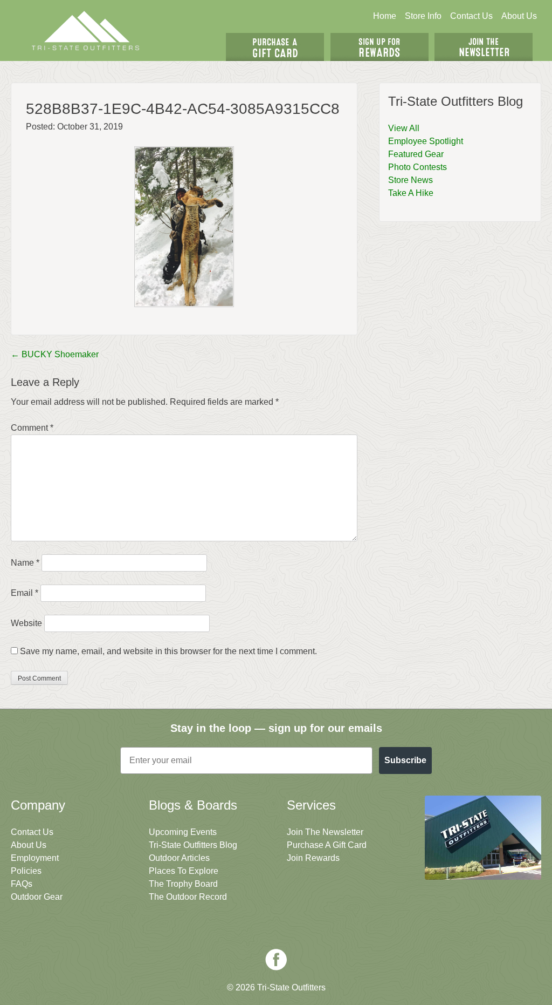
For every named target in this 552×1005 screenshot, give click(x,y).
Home (384, 16)
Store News (410, 180)
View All (403, 128)
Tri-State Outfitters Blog (193, 845)
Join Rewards (313, 858)
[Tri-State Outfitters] (85, 30)
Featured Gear (416, 154)
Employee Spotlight (425, 141)
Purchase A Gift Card (327, 845)
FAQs (21, 883)
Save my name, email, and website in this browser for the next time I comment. (168, 651)
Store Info (423, 16)
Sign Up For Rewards (379, 47)
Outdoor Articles (179, 858)
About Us (519, 16)
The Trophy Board (183, 883)
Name (25, 562)
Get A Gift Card (275, 47)
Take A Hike (410, 193)
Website (26, 623)
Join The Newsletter (483, 47)
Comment (32, 427)
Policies (26, 870)
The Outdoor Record (188, 896)
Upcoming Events (183, 832)
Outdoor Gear (37, 896)
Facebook (276, 959)
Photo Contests (417, 167)
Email (24, 592)
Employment (35, 858)
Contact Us (471, 16)
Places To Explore (183, 870)
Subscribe (405, 760)
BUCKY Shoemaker (55, 354)
